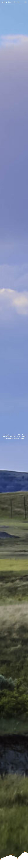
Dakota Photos (10, 2)
